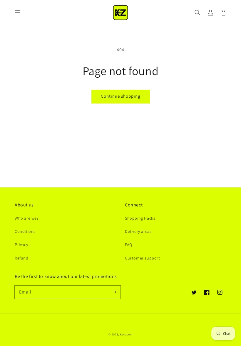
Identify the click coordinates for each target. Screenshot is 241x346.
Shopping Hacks (140, 218)
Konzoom (126, 334)
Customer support (142, 258)
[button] (17, 12)
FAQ (128, 244)
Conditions (25, 231)
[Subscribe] (114, 292)
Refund (22, 258)
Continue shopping (120, 96)
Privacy (21, 244)
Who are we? (27, 218)
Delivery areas (138, 231)
